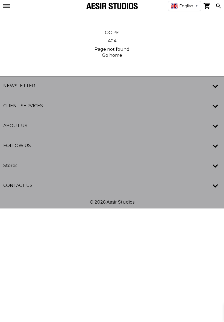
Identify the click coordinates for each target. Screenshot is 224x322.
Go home (112, 55)
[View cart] (207, 6)
